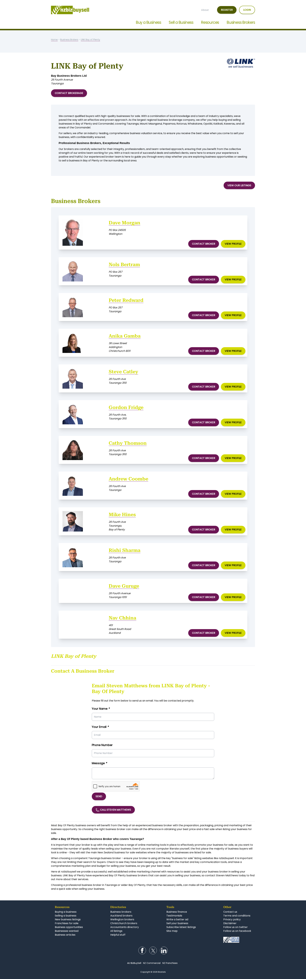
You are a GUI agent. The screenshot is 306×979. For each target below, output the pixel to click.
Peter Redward (126, 300)
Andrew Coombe (128, 479)
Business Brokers (241, 22)
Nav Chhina (122, 618)
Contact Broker (203, 244)
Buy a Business (148, 22)
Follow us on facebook (237, 931)
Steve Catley (123, 371)
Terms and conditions (236, 915)
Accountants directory (124, 927)
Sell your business (177, 923)
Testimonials (174, 915)
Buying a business (65, 912)
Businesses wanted (66, 931)
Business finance (176, 912)
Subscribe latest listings (181, 927)
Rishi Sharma (124, 550)
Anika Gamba (125, 336)
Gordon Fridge (126, 407)
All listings (116, 931)
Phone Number (102, 745)
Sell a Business (181, 22)
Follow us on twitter (235, 927)
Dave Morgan (124, 222)
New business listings (68, 919)
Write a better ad (177, 919)
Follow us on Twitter (153, 950)
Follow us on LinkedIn (164, 950)
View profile (233, 244)
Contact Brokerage (69, 93)
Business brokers (120, 912)
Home (54, 39)
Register (227, 10)
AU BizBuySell (134, 963)
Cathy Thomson (128, 443)
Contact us (230, 912)
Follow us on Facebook (142, 950)
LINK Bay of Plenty (90, 39)
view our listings (239, 185)
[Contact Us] (237, 940)
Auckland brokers (121, 915)
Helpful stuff (117, 935)
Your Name (101, 709)
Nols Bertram (124, 264)
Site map (172, 931)
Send (99, 796)
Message (99, 763)
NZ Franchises (170, 963)
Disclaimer (230, 923)
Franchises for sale (66, 923)
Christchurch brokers (123, 923)
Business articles (65, 935)
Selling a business (65, 915)
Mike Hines (122, 514)
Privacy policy (232, 919)
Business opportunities (69, 927)
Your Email (100, 727)
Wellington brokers (122, 919)
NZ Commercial (151, 963)
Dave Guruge (124, 586)
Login (247, 10)
